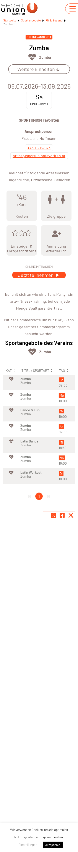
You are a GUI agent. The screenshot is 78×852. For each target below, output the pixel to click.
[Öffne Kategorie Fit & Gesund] (32, 57)
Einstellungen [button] (27, 845)
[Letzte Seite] (48, 496)
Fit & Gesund (54, 20)
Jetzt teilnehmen (36, 275)
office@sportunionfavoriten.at (39, 155)
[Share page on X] (71, 515)
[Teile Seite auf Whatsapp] (53, 515)
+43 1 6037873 (39, 147)
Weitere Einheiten (36, 69)
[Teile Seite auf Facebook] (62, 515)
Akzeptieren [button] (52, 845)
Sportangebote (31, 20)
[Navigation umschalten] (72, 9)
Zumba (45, 57)
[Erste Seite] (29, 496)
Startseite (9, 20)
